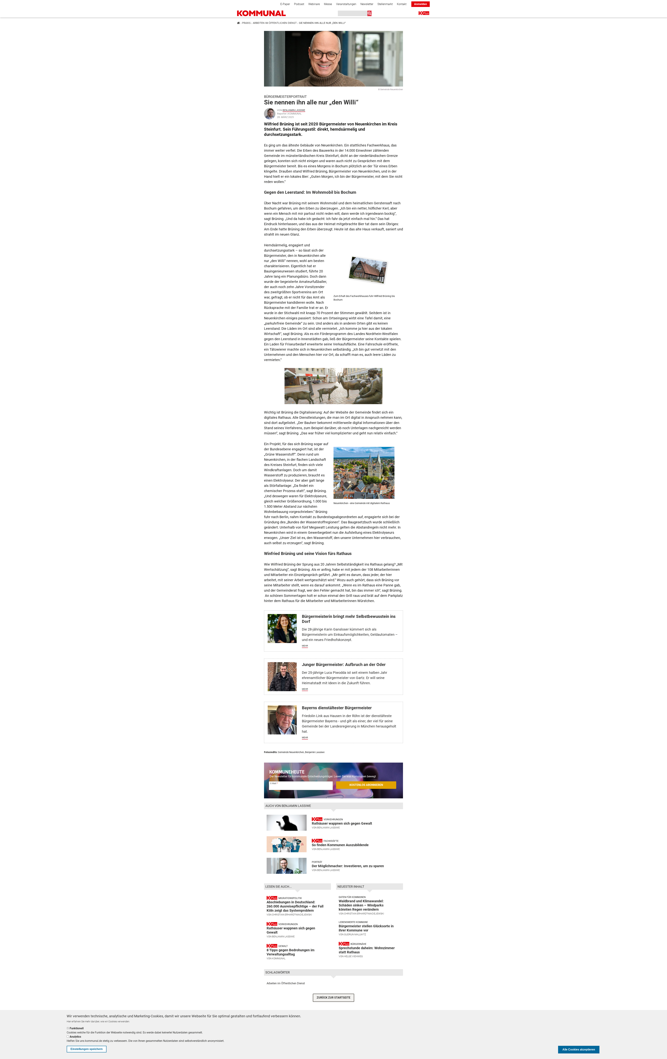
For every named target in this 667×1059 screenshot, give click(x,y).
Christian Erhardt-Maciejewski (292, 914)
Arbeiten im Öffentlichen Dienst (275, 22)
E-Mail (273, 783)
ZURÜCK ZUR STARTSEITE (333, 997)
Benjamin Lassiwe (294, 110)
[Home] (261, 13)
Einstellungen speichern (87, 1049)
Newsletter (366, 4)
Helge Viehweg (353, 956)
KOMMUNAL (278, 958)
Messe (328, 4)
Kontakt (401, 4)
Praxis (246, 22)
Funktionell (77, 1028)
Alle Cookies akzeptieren (578, 1049)
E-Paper (285, 4)
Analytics (75, 1036)
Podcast (299, 4)
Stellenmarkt (385, 4)
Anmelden (420, 4)
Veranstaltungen (346, 4)
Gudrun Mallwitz (355, 934)
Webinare (314, 4)
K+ (421, 13)
